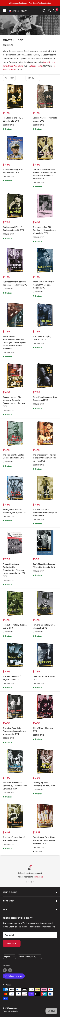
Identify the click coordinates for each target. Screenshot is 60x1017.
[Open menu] (4, 10)
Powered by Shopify (10, 1011)
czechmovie (38, 847)
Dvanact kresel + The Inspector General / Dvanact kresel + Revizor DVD (14, 402)
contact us (38, 877)
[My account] (49, 10)
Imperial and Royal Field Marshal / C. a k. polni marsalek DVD (43, 285)
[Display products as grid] (51, 78)
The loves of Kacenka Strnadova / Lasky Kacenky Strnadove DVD (15, 785)
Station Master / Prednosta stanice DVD (45, 119)
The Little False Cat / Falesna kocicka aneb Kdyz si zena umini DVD (14, 731)
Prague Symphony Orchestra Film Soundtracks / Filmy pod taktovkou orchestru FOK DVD (14, 570)
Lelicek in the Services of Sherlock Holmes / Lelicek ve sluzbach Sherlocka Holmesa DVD (44, 174)
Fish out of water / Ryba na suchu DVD (15, 626)
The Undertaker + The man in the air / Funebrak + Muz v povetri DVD (44, 458)
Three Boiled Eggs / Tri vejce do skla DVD (13, 171)
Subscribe (11, 943)
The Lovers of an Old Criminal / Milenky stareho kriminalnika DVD (44, 230)
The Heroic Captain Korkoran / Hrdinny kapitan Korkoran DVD (45, 512)
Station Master (36, 66)
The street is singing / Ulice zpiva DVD (42, 338)
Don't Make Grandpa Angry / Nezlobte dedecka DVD (45, 565)
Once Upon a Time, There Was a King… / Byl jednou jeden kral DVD (44, 840)
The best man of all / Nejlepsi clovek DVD (12, 678)
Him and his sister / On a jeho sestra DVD (44, 626)
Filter (11, 78)
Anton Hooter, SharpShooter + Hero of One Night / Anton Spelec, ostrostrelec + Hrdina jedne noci (14, 342)
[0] (54, 10)
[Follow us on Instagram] (10, 970)
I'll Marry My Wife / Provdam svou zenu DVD (44, 784)
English (7, 957)
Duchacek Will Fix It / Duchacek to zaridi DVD (13, 228)
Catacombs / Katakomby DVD (44, 678)
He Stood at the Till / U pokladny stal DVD (13, 119)
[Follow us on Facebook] (5, 970)
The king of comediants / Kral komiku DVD (14, 839)
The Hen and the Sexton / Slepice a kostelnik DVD (14, 456)
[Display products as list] (56, 78)
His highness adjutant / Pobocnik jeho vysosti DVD (15, 511)
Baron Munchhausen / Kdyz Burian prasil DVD (45, 398)
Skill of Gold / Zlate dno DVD (43, 729)
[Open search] (44, 10)
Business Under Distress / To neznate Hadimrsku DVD (15, 283)
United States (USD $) (27, 957)
